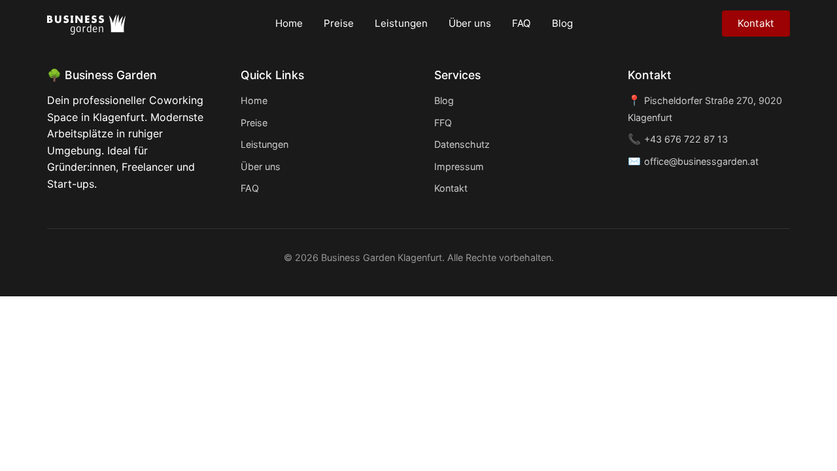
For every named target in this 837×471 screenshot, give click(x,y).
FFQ (443, 122)
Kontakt (756, 23)
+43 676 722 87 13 (686, 139)
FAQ (521, 23)
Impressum (459, 166)
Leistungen (401, 23)
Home (289, 23)
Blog (562, 23)
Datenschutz (462, 144)
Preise (339, 23)
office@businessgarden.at (701, 161)
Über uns (470, 23)
